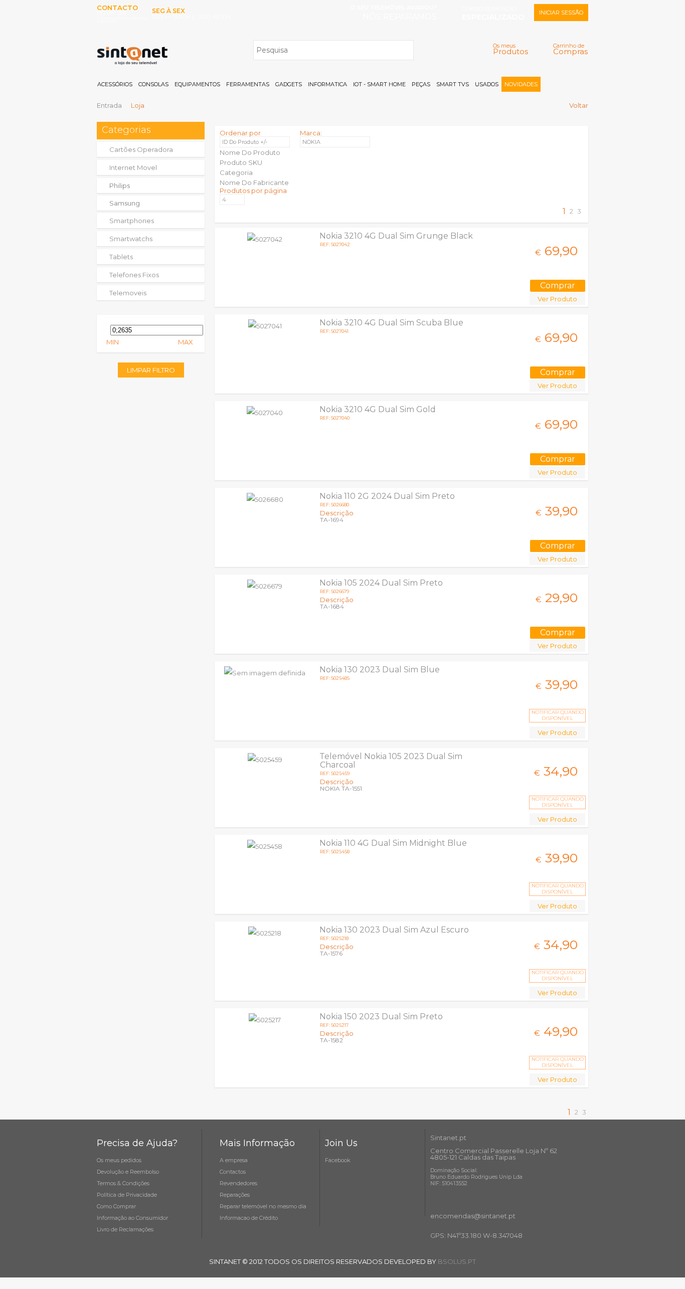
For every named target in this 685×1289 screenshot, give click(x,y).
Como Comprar (116, 1206)
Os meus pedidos (119, 1160)
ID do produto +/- (244, 141)
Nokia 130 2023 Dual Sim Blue (379, 669)
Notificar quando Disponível (558, 715)
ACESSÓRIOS (114, 84)
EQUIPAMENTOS (197, 84)
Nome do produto (250, 152)
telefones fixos (134, 275)
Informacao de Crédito (249, 1217)
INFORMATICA (327, 84)
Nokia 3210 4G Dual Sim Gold (377, 409)
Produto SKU (241, 162)
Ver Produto (557, 299)
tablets (121, 257)
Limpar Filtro (151, 370)
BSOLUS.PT (457, 1261)
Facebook (338, 1160)
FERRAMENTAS (247, 84)
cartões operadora (141, 149)
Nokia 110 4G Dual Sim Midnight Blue (393, 843)
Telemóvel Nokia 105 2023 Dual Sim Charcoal (390, 761)
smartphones (131, 221)
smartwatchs (130, 239)
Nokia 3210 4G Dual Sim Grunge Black (396, 236)
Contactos (233, 1171)
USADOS (486, 84)
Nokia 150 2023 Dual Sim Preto (381, 1016)
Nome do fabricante (254, 182)
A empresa (234, 1160)
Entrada (109, 105)
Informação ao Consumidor (132, 1217)
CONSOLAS (153, 84)
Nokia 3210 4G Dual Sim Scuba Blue (391, 322)
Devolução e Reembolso (128, 1171)
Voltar (578, 105)
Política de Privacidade (127, 1194)
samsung (124, 203)
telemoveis (127, 293)
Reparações (235, 1194)
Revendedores (238, 1183)
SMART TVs (452, 84)
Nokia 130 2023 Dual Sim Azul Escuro (394, 930)
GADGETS (288, 84)
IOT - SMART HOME (379, 84)
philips (119, 185)
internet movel (133, 167)
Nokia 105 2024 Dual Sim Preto (381, 583)
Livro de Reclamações (125, 1229)
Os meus (510, 49)
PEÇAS (421, 84)
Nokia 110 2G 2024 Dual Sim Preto (387, 496)
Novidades (521, 84)
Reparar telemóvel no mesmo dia (263, 1206)
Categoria (236, 172)
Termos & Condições (123, 1183)
